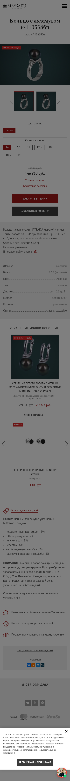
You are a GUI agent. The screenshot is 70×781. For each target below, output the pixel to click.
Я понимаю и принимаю (35, 762)
